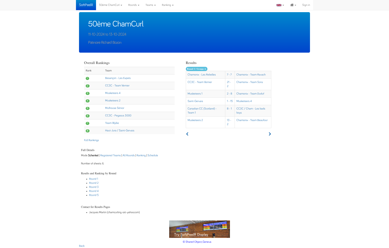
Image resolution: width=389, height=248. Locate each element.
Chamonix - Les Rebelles (202, 74)
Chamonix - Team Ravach (251, 74)
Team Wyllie (112, 123)
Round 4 (94, 191)
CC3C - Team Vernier (117, 85)
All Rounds (129, 155)
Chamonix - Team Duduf (250, 93)
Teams (149, 5)
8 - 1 (229, 108)
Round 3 (94, 187)
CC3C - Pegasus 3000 (118, 115)
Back (81, 246)
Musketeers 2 (112, 100)
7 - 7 (229, 74)
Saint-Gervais (195, 101)
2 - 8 (229, 93)
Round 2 (93, 183)
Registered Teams (110, 155)
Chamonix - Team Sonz (249, 82)
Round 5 (94, 195)
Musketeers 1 (195, 93)
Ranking (167, 5)
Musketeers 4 (113, 93)
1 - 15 (230, 101)
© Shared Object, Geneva (197, 242)
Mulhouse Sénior (114, 108)
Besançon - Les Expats (118, 78)
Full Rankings (91, 140)
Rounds (132, 5)
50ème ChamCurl (109, 5)
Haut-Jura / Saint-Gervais (119, 130)
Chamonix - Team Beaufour (252, 120)
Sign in (306, 5)
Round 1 (93, 179)
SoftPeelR (86, 5)
